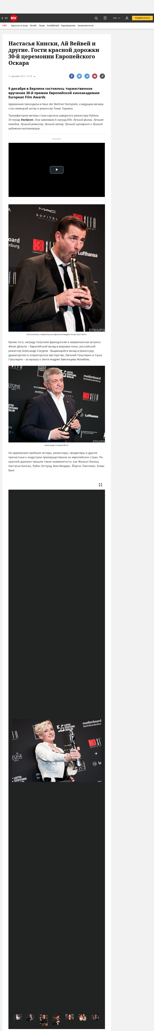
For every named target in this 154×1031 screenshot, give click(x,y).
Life (4, 25)
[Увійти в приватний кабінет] (127, 18)
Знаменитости (86, 25)
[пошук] (96, 18)
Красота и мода (19, 25)
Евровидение (68, 25)
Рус (115, 18)
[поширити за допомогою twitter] (79, 76)
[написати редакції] (94, 76)
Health (33, 25)
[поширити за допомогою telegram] (87, 76)
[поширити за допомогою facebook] (71, 76)
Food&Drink (53, 25)
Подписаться (142, 18)
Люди (42, 25)
